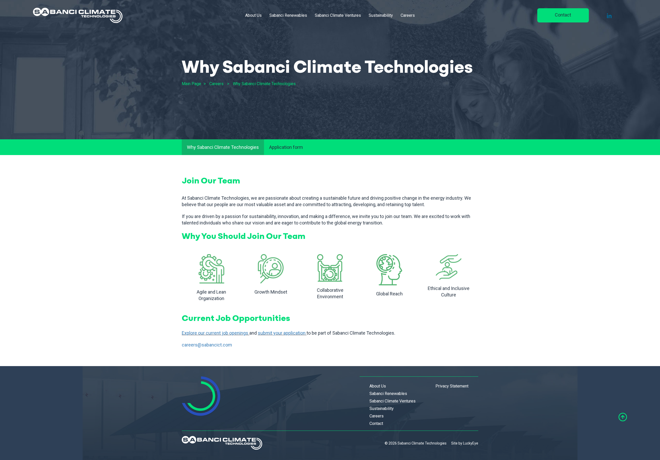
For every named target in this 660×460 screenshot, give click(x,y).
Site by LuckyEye (464, 443)
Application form (286, 147)
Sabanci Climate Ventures (338, 15)
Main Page (191, 83)
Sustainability (381, 15)
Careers (408, 15)
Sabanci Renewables (288, 15)
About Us (253, 15)
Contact (563, 15)
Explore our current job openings (215, 333)
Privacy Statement (451, 386)
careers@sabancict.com (207, 345)
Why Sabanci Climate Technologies (264, 83)
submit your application (282, 333)
